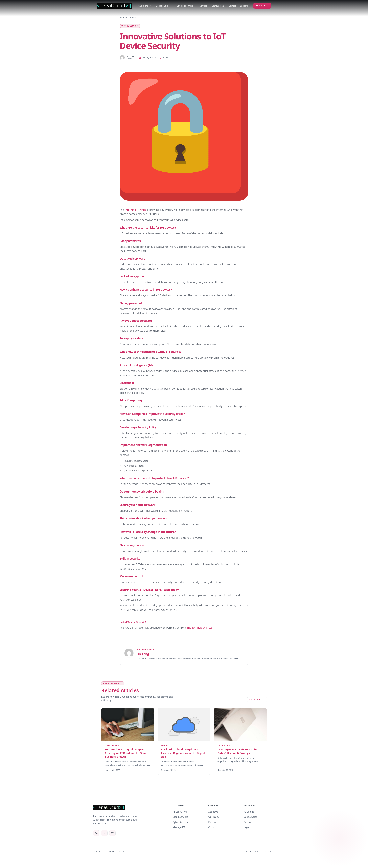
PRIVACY (247, 851)
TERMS (258, 851)
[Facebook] (104, 833)
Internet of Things (135, 209)
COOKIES (270, 851)
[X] (112, 833)
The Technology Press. (200, 627)
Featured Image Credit (133, 621)
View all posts (255, 699)
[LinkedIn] (96, 833)
